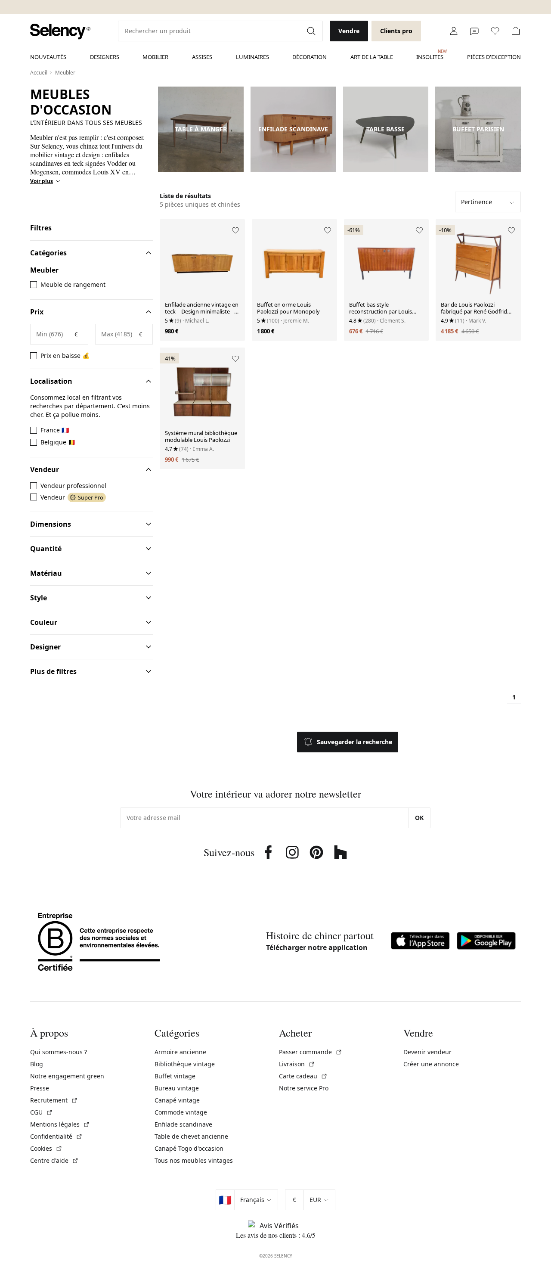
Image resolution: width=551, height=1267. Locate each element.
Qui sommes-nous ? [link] (58, 1052)
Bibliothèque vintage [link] (185, 1064)
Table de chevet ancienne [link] (191, 1136)
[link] (60, 32)
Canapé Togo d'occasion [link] (189, 1148)
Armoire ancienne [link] (180, 1052)
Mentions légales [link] (60, 1124)
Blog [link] (36, 1064)
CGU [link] (41, 1112)
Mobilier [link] (155, 57)
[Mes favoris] (495, 31)
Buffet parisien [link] (478, 129)
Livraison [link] (297, 1064)
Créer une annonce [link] (431, 1064)
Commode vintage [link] (181, 1112)
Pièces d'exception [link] (494, 57)
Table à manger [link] (201, 129)
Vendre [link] (348, 31)
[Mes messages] (474, 31)
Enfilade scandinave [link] (293, 129)
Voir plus (41, 181)
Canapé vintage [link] (177, 1100)
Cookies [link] (46, 1148)
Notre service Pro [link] (303, 1088)
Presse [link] (39, 1088)
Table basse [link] (385, 129)
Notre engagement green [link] (67, 1076)
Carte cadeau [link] (303, 1076)
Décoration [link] (309, 57)
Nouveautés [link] (48, 57)
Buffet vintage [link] (175, 1076)
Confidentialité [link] (56, 1136)
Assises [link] (202, 57)
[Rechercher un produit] (312, 31)
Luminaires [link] (252, 57)
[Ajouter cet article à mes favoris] (235, 230)
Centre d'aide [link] (54, 1160)
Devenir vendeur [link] (427, 1052)
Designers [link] (104, 57)
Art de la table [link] (371, 57)
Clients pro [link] (396, 31)
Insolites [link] (429, 55)
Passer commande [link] (310, 1052)
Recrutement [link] (54, 1100)
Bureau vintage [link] (177, 1088)
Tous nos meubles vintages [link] (194, 1160)
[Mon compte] (454, 31)
